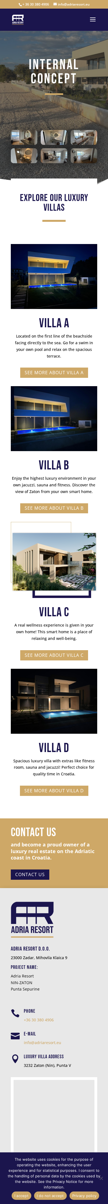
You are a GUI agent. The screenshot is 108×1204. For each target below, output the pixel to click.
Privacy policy (84, 1195)
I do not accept (50, 1195)
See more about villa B (54, 508)
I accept (21, 1195)
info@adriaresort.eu (42, 1042)
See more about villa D (54, 791)
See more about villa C (54, 655)
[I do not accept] (101, 1178)
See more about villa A (54, 373)
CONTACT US (30, 874)
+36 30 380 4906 (39, 1019)
